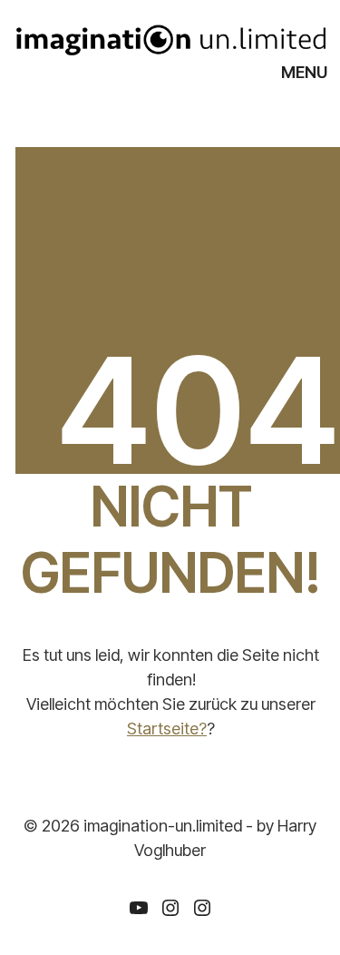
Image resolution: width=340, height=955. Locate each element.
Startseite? (167, 728)
